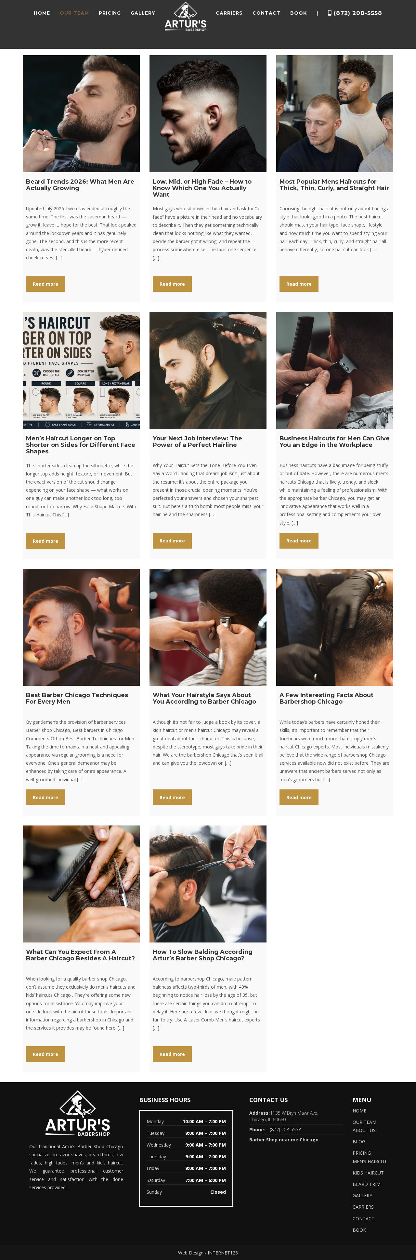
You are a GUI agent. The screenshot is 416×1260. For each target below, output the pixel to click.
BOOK (298, 13)
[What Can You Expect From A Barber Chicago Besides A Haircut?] (81, 883)
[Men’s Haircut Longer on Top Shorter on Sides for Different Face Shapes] (81, 370)
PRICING (110, 13)
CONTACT (266, 13)
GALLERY (143, 13)
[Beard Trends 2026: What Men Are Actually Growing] (81, 113)
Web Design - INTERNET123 (208, 1253)
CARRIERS (229, 13)
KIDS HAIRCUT (368, 1173)
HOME (42, 13)
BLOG (359, 1141)
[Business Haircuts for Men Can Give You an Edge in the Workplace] (334, 370)
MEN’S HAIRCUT (370, 1161)
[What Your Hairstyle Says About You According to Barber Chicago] (208, 627)
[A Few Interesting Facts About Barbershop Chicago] (334, 627)
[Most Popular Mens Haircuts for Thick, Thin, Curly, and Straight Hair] (334, 113)
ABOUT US (364, 1130)
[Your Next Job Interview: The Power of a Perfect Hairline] (208, 370)
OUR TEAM (74, 13)
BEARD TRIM (367, 1184)
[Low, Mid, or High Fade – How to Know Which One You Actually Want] (208, 113)
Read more (45, 284)
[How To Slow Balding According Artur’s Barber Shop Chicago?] (208, 883)
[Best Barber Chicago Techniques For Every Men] (81, 627)
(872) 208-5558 (357, 13)
